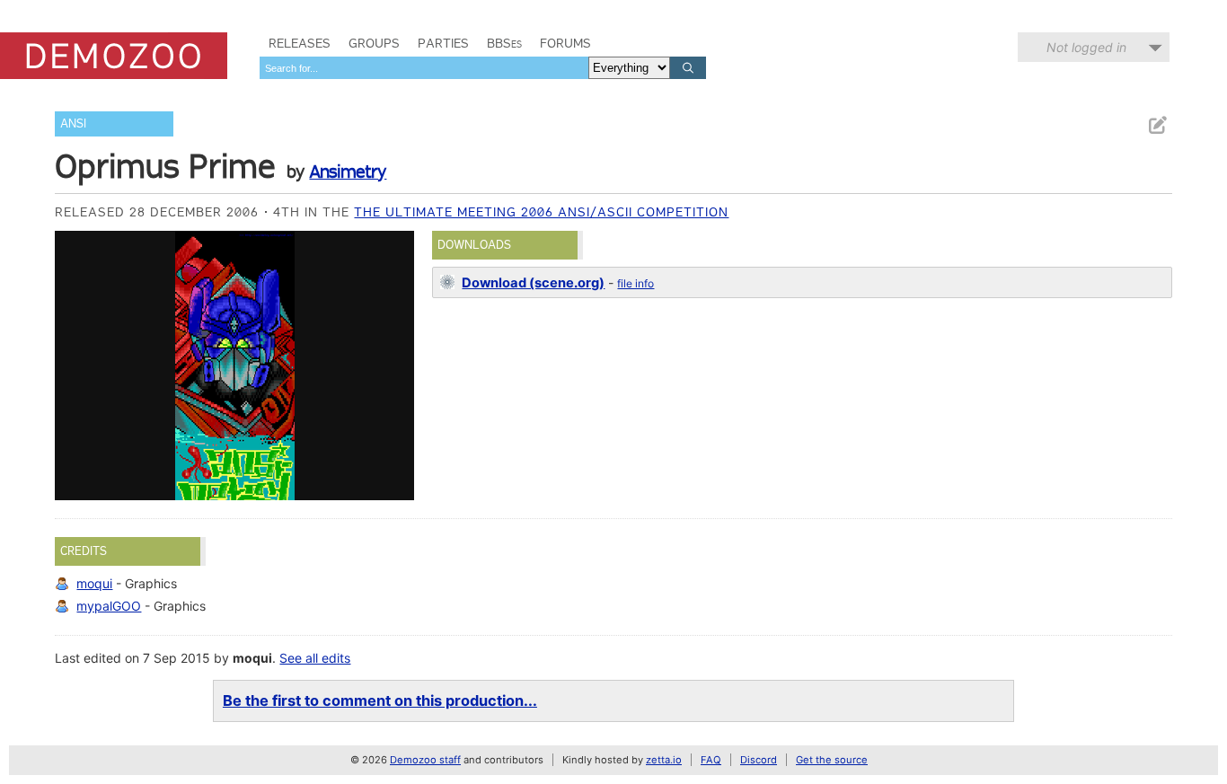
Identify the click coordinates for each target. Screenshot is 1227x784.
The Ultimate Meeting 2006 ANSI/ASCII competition (541, 212)
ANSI (73, 123)
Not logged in (1086, 47)
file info (635, 283)
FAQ (711, 759)
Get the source (832, 759)
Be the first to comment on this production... (380, 700)
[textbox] (424, 68)
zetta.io (664, 759)
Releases (300, 43)
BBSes (504, 43)
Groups (374, 43)
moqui (94, 583)
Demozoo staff (425, 759)
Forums (565, 43)
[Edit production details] (1157, 125)
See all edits (314, 657)
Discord (758, 759)
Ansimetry (347, 171)
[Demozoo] (113, 55)
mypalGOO (108, 605)
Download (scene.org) (533, 283)
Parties (443, 43)
